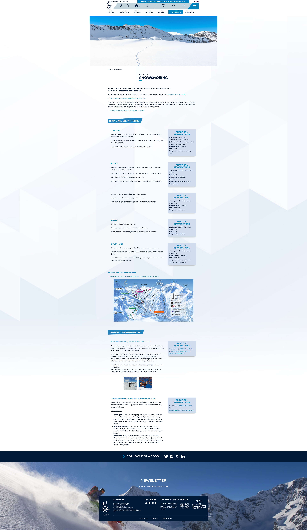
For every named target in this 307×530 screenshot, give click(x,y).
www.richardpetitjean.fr (177, 353)
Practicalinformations (189, 12)
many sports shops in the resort (176, 94)
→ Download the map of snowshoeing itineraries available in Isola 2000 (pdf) (133, 276)
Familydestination (149, 12)
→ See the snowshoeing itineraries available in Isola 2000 (127, 98)
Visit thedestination (110, 12)
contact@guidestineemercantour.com (181, 410)
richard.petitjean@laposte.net (180, 351)
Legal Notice (167, 518)
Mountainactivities (137, 12)
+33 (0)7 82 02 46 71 (186, 405)
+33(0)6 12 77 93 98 (185, 349)
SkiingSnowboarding (124, 12)
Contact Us (143, 518)
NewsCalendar (161, 12)
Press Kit (155, 518)
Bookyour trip (175, 12)
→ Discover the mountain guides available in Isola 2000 (126, 110)
